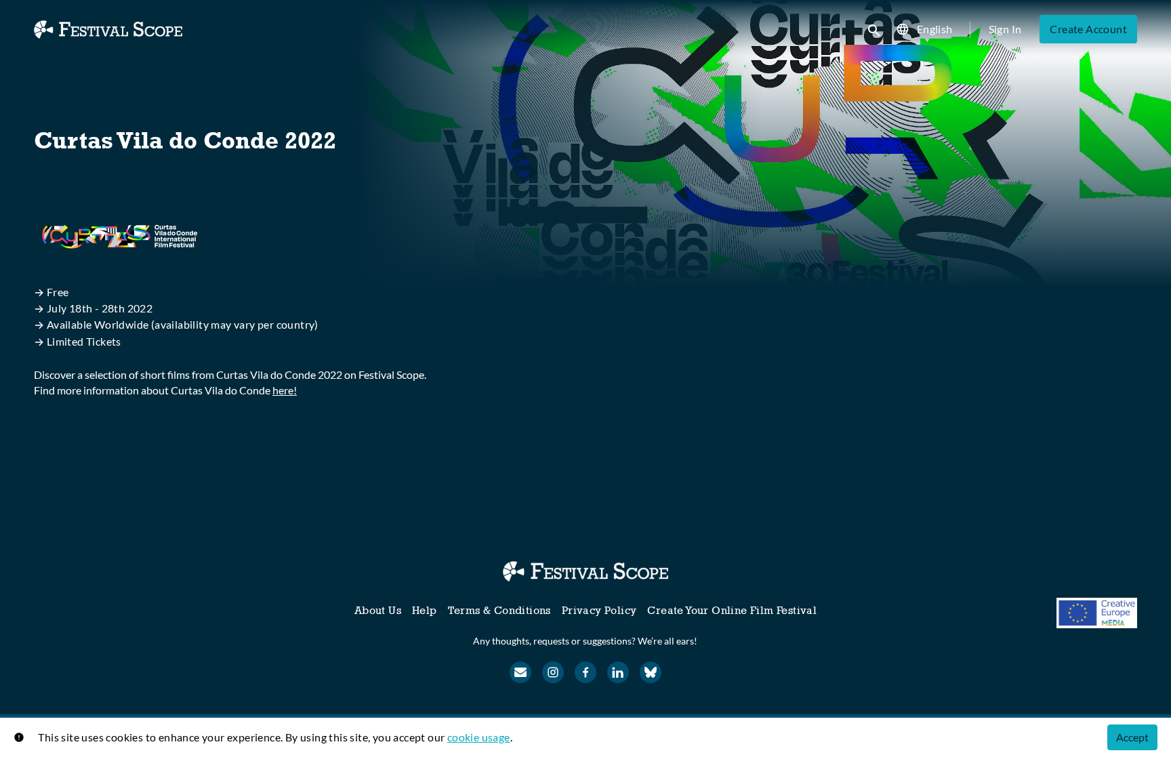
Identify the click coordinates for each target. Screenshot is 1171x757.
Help (424, 610)
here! (284, 390)
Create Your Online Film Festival (732, 610)
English (935, 28)
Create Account (1088, 28)
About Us (377, 610)
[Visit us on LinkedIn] (618, 672)
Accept (1132, 737)
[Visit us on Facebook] (585, 672)
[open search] (875, 28)
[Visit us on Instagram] (553, 672)
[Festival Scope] (585, 571)
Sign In (1005, 28)
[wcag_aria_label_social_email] (520, 672)
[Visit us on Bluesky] (650, 672)
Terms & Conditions (499, 610)
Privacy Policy (599, 610)
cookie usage (478, 737)
